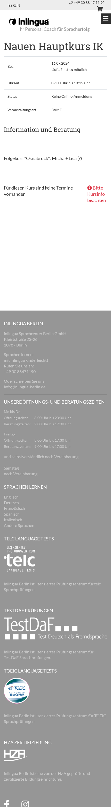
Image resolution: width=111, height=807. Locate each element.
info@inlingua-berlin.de (24, 386)
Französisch (14, 508)
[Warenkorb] (97, 9)
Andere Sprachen (19, 525)
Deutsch (11, 502)
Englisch (11, 496)
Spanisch (12, 513)
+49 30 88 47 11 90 (89, 3)
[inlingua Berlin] (28, 22)
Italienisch (13, 519)
